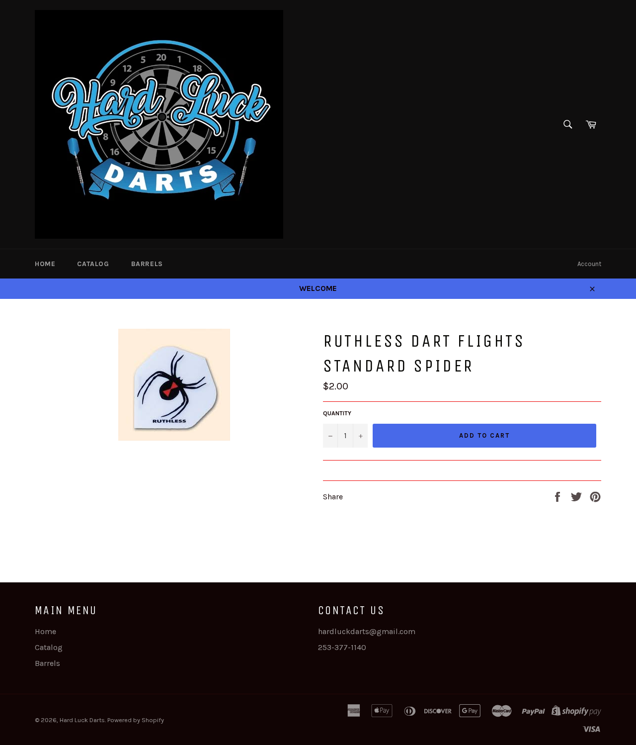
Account (589, 264)
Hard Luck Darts (82, 720)
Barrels (147, 264)
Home (45, 264)
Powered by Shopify (135, 720)
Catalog (93, 264)
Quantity (337, 413)
